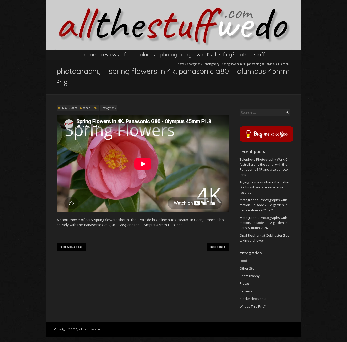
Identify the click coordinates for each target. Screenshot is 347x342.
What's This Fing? (253, 306)
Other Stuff (252, 54)
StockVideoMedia (253, 298)
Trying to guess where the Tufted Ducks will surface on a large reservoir (265, 187)
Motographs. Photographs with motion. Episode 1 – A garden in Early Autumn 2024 (264, 222)
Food (129, 54)
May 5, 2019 (69, 108)
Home (89, 54)
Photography (176, 54)
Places (147, 54)
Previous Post (72, 247)
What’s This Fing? (216, 54)
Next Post (216, 247)
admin (86, 108)
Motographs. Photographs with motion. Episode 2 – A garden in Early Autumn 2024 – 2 (264, 205)
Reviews (110, 54)
